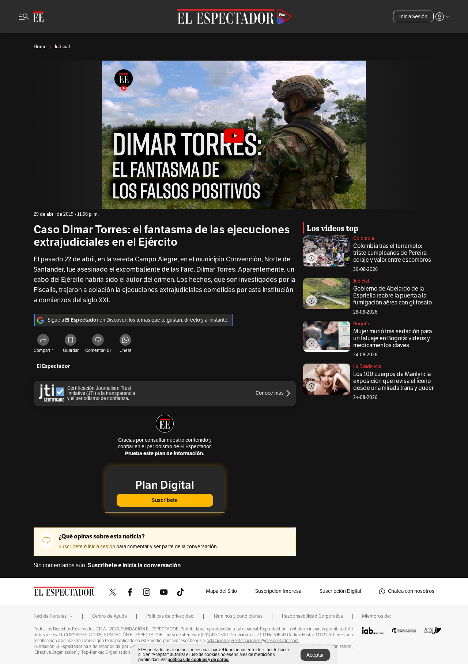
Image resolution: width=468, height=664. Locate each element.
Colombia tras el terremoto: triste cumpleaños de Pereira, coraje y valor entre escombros (392, 253)
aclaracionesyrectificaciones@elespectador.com (253, 640)
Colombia (363, 238)
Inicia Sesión (413, 17)
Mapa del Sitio (221, 591)
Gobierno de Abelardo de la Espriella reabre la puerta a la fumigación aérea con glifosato (392, 295)
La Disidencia (367, 366)
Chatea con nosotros (411, 591)
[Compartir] (43, 341)
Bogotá (361, 324)
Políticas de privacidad (170, 616)
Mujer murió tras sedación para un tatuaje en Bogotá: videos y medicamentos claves (392, 338)
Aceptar (315, 655)
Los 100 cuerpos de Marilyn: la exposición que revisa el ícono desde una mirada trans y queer (393, 381)
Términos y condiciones (238, 616)
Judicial (361, 281)
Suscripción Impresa (278, 591)
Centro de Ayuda (109, 616)
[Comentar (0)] (98, 341)
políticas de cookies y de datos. (198, 659)
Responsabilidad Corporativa (312, 616)
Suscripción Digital (340, 591)
